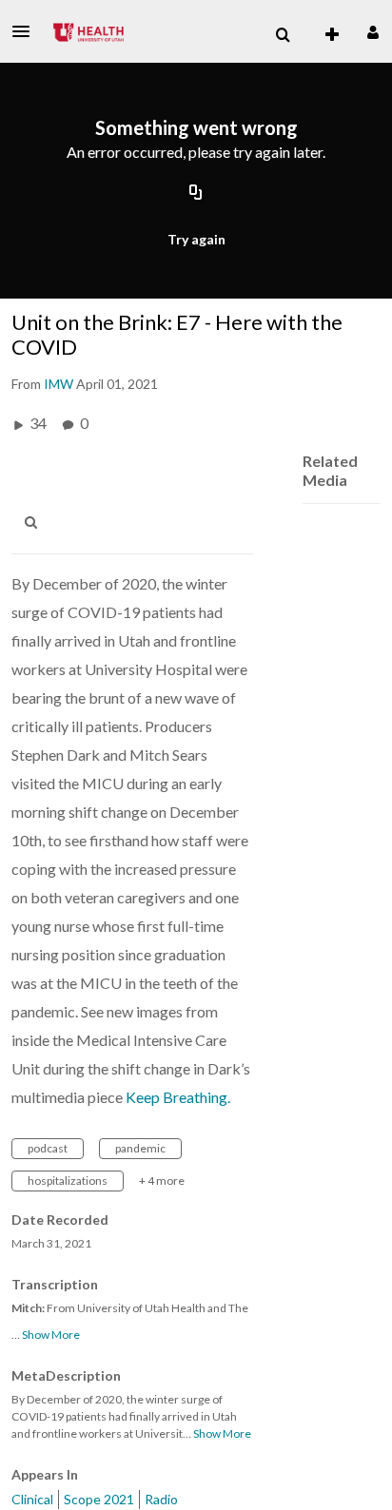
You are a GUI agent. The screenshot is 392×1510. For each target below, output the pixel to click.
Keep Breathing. (178, 1097)
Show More (51, 1334)
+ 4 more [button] (162, 1180)
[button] (26, 31)
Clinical (32, 1499)
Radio (161, 1499)
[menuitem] (283, 35)
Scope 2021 (99, 1499)
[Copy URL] (196, 193)
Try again (196, 239)
